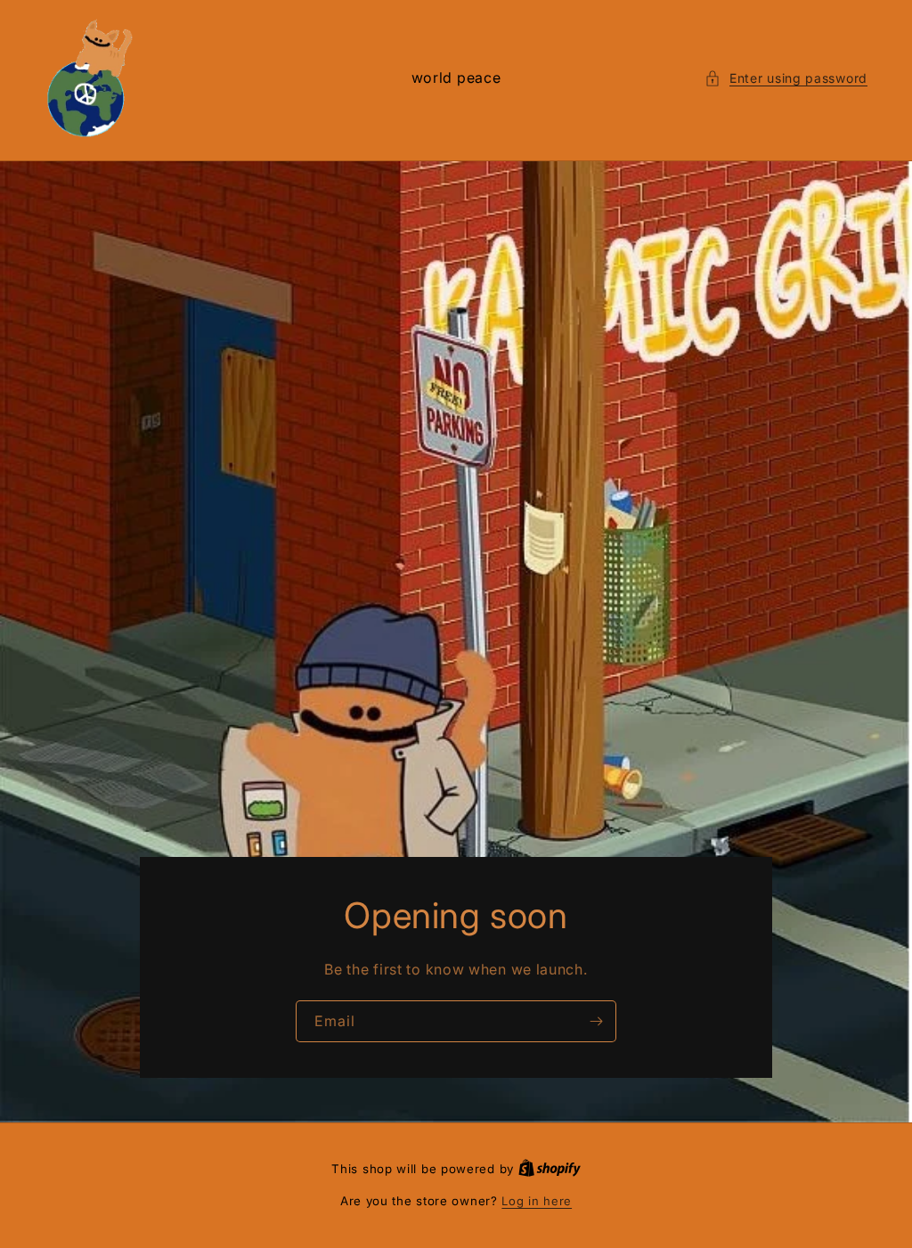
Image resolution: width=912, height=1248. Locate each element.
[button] (785, 78)
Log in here (536, 1201)
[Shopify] (549, 1169)
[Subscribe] (595, 1021)
